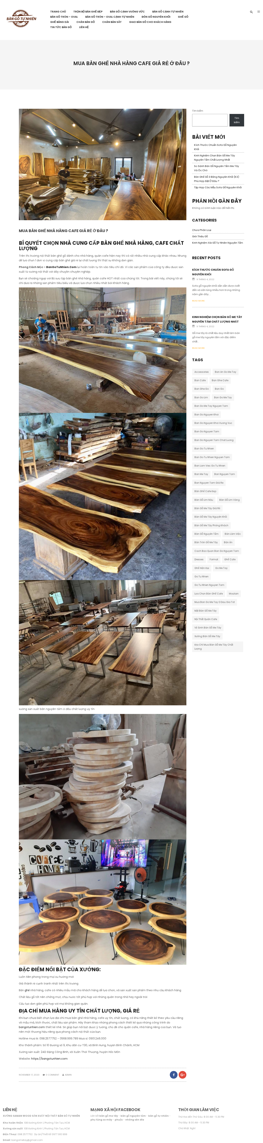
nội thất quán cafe (205, 619)
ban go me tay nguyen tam (211, 406)
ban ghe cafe (220, 380)
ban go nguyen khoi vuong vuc (213, 423)
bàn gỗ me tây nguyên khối (210, 516)
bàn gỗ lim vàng (229, 499)
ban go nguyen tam (206, 431)
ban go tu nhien (204, 448)
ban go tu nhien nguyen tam (212, 457)
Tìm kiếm (197, 111)
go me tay (221, 568)
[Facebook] (173, 1075)
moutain (234, 593)
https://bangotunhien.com (49, 1059)
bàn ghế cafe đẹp (205, 491)
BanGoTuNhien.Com (61, 267)
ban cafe (200, 380)
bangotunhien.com (32, 1027)
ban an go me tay (225, 372)
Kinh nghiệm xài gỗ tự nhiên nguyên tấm (217, 243)
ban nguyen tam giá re (208, 482)
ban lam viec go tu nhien (209, 465)
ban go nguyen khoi (206, 414)
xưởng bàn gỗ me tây (207, 636)
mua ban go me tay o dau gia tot (214, 602)
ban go (219, 388)
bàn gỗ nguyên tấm (206, 533)
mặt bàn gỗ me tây (205, 610)
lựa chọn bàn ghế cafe (208, 593)
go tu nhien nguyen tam (209, 585)
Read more (198, 300)
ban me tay (201, 474)
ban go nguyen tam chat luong (214, 440)
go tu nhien (201, 576)
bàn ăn (228, 542)
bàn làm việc (233, 533)
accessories (201, 372)
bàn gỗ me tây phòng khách (211, 525)
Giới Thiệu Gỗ (200, 236)
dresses (199, 559)
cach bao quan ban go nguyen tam (216, 551)
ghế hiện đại (201, 568)
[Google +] (182, 1075)
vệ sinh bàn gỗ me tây (207, 627)
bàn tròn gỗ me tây (206, 542)
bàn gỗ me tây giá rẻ (207, 508)
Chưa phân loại (201, 230)
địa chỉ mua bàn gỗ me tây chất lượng (213, 646)
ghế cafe (229, 559)
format (214, 559)
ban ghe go (201, 388)
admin (68, 1074)
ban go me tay (223, 397)
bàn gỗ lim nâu (203, 499)
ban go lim (201, 397)
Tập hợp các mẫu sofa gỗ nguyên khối (218, 187)
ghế (27, 990)
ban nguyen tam (224, 474)
